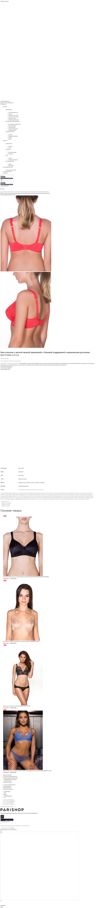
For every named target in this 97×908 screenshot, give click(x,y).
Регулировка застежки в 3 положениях (58, 364)
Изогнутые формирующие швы (29, 364)
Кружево (20, 486)
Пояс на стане (46, 364)
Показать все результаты (6, 178)
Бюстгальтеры (30, 363)
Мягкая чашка (39, 364)
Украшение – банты (30, 482)
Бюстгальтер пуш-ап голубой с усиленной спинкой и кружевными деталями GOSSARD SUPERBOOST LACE (27, 770)
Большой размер (74, 363)
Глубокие (20, 364)
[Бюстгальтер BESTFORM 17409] (25, 193)
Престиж (20, 478)
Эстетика (25, 478)
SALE (41, 363)
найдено (3, 176)
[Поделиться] (2, 905)
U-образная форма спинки (48, 363)
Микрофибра (25, 486)
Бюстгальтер (21, 468)
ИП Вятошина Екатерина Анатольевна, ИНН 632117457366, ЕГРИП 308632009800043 (19, 813)
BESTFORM (20, 471)
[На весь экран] (3, 905)
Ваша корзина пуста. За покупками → (9, 829)
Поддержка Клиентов (5, 101)
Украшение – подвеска (39, 482)
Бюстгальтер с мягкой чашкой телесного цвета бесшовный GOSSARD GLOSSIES (21, 641)
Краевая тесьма (21, 482)
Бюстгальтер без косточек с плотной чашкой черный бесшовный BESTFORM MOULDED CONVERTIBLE (26, 576)
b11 (26, 363)
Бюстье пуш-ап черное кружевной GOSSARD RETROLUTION (16, 705)
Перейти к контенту (5, 1)
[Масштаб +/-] (4, 905)
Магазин (2, 188)
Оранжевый (20, 475)
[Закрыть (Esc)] (1, 905)
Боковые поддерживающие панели (62, 363)
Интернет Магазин (5, 185)
